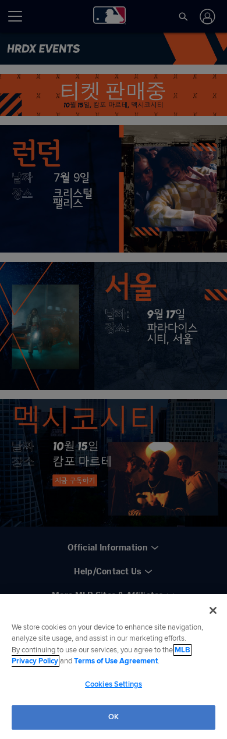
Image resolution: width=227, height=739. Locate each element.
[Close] (213, 610)
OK (113, 717)
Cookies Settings (113, 684)
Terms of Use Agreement (116, 661)
